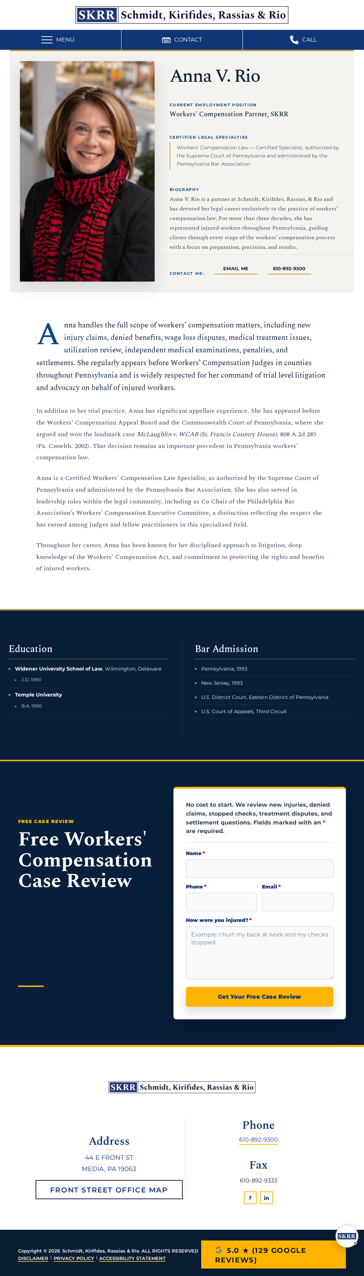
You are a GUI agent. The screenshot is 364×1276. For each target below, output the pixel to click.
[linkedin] (266, 1197)
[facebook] (250, 1197)
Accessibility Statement (132, 1258)
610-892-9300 (289, 268)
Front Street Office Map (109, 1189)
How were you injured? (219, 920)
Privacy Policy (74, 1258)
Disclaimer (33, 1258)
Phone (196, 887)
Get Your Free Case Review (259, 996)
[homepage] (182, 1087)
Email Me (236, 268)
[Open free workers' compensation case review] (347, 1236)
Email (271, 887)
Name (195, 853)
